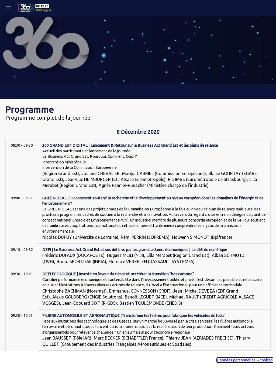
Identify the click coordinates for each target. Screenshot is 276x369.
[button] (8, 8)
